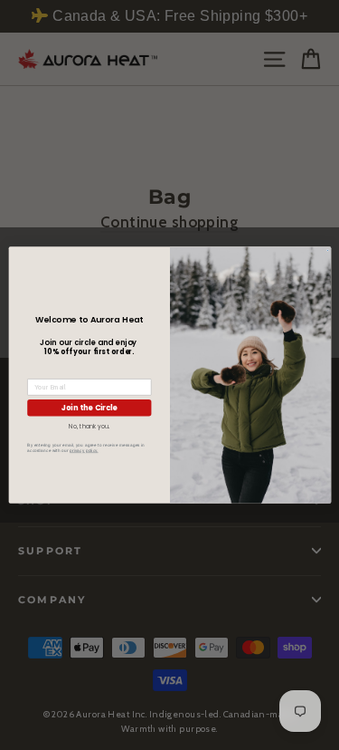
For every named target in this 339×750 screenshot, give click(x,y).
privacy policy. (84, 450)
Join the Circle (89, 407)
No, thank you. (89, 426)
